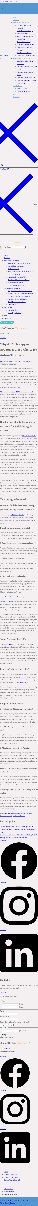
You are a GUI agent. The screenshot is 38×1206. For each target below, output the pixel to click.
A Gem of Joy (9, 1200)
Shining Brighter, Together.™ (24, 1200)
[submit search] (2, 165)
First (21, 1004)
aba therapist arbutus (11, 813)
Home (6, 1172)
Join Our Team (8, 1189)
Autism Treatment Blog (11, 1177)
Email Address (5, 1016)
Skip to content (4, 1)
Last (21, 1007)
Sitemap (12, 1203)
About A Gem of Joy (10, 1174)
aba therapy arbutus (24, 813)
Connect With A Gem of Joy (12, 1180)
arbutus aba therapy (19, 816)
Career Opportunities (10, 1194)
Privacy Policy (4, 1203)
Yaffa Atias (3, 361)
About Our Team (9, 1191)
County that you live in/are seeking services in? (15, 1022)
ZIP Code (23, 1031)
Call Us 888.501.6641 (7, 322)
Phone (2, 1011)
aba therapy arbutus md (25, 361)
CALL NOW (5, 1048)
